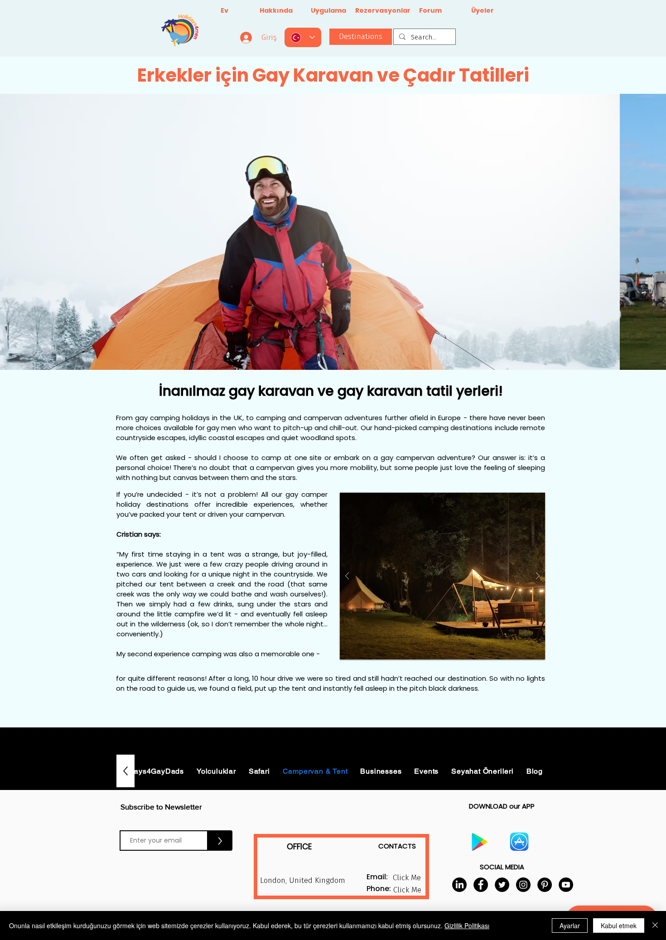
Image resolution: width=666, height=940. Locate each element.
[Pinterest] (544, 884)
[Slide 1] (333, 351)
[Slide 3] (341, 351)
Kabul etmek (619, 925)
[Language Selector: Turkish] (303, 37)
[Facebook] (480, 884)
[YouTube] (566, 884)
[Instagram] (523, 884)
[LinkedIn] (459, 884)
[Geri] (49, 231)
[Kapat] (655, 925)
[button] (442, 576)
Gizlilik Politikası (466, 925)
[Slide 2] (324, 351)
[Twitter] (502, 884)
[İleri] (616, 231)
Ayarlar (570, 925)
